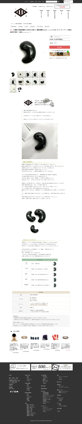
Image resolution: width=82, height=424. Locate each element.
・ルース (60, 377)
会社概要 (11, 387)
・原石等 (28, 388)
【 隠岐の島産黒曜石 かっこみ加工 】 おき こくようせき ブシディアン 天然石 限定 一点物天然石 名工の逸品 (34, 346)
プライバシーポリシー (13, 379)
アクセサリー (43, 406)
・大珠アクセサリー (46, 402)
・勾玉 (27, 376)
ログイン (26, 1)
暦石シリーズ (59, 389)
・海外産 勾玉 (29, 410)
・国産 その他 (29, 408)
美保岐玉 (59, 384)
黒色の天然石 (47, 26)
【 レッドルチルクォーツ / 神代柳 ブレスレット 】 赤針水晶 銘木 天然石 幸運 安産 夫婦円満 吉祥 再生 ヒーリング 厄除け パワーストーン (24, 346)
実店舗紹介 (35, 6)
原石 (58, 375)
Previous (11, 53)
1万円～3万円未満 (40, 26)
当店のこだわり (50, 6)
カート (67, 1)
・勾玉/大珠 (44, 376)
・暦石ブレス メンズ (62, 392)
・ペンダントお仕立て (62, 405)
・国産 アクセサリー (30, 406)
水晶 (26, 403)
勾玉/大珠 (26, 26)
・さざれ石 (60, 399)
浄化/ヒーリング (60, 397)
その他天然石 (43, 375)
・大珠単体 (44, 400)
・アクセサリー (29, 379)
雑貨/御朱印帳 (44, 388)
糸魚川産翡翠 (27, 383)
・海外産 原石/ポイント (31, 414)
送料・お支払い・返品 (39, 1)
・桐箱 (59, 404)
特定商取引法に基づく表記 (61, 58)
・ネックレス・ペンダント (47, 408)
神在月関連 (59, 408)
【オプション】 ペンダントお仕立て (39, 304)
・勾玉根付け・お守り (46, 399)
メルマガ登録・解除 (13, 381)
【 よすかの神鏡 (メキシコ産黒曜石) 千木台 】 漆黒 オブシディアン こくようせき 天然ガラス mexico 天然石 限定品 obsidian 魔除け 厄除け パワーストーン (14, 347)
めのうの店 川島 (11, 1)
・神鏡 (27, 399)
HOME (10, 375)
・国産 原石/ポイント (30, 407)
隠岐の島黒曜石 (18, 23)
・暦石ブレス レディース (63, 391)
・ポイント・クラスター (63, 376)
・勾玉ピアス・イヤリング (47, 396)
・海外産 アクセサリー (31, 412)
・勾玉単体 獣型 (45, 393)
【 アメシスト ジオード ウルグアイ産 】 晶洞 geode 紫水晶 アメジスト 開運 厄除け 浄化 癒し (45, 345)
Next (44, 53)
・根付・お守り (45, 380)
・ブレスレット (45, 407)
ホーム (12, 23)
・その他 (28, 380)
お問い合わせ (11, 388)
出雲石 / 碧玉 (27, 375)
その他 (58, 411)
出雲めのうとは (42, 6)
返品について (52, 58)
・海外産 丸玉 (29, 411)
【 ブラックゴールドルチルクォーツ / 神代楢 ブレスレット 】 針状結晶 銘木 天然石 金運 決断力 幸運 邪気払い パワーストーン (65, 346)
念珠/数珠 (59, 395)
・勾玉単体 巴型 (45, 392)
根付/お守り (59, 381)
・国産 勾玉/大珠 (29, 404)
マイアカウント (12, 383)
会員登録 (32, 1)
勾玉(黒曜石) (21, 26)
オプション (59, 403)
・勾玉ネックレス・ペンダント (48, 395)
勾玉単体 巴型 (32, 26)
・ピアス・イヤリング (46, 410)
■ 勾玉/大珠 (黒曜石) (28, 23)
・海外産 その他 (29, 415)
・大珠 (27, 377)
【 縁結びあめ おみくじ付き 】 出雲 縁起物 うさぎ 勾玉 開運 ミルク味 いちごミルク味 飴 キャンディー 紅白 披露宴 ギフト (55, 346)
